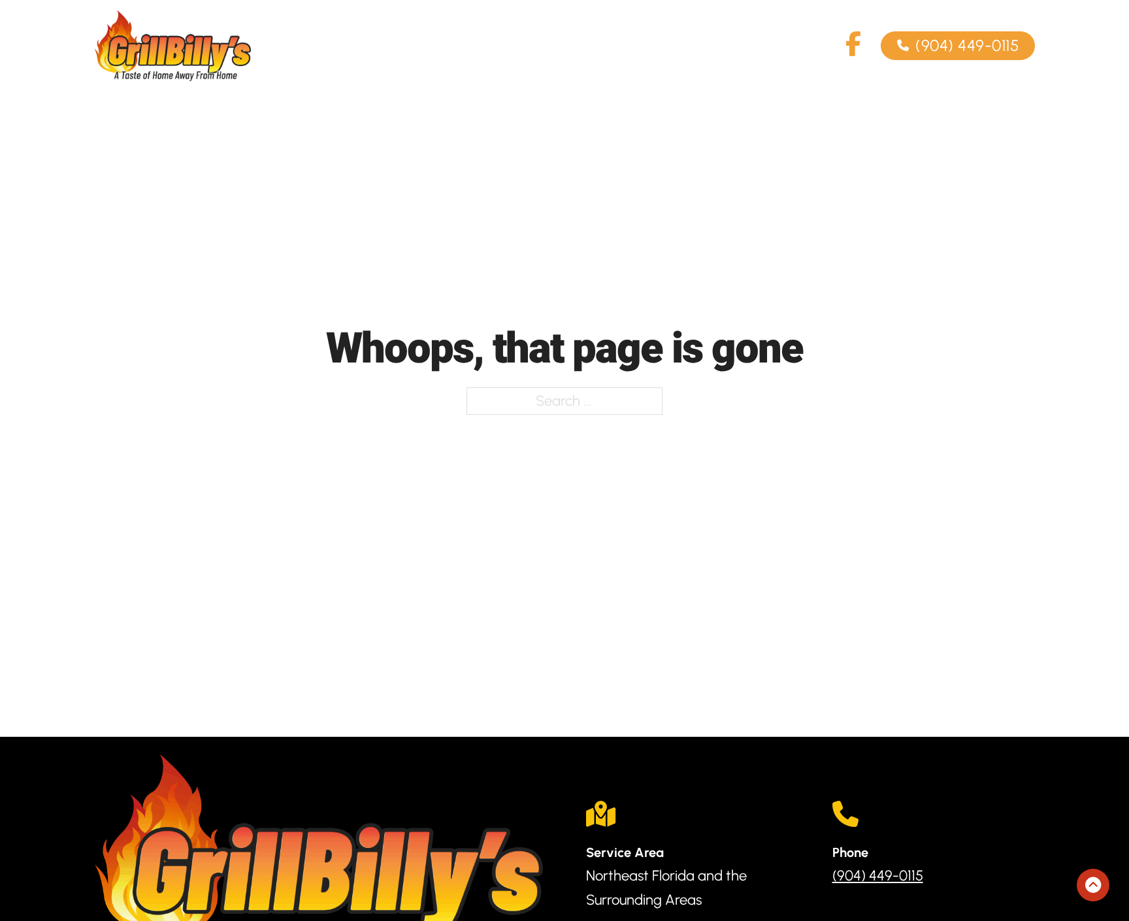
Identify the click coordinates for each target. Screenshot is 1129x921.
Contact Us (725, 46)
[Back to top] (1093, 885)
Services (453, 46)
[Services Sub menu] (492, 46)
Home (375, 46)
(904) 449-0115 (967, 45)
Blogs (809, 46)
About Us (561, 46)
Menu (640, 46)
